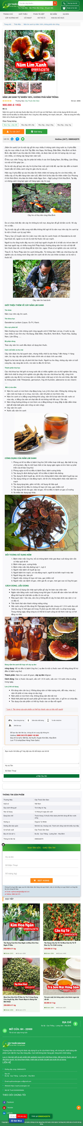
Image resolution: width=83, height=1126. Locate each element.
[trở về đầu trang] (79, 1108)
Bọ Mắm (53, 14)
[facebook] (17, 139)
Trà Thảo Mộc (23, 8)
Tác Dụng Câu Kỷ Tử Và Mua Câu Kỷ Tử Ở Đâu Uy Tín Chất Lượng (60, 944)
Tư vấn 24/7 (15, 131)
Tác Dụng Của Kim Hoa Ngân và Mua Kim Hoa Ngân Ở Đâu (21, 944)
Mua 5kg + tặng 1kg (64, 125)
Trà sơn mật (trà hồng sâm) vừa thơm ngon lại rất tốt (61, 998)
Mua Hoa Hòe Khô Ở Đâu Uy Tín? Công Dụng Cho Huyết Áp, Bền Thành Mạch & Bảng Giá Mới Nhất (21, 999)
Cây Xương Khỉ (11, 18)
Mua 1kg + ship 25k (10, 125)
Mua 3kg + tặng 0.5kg (45, 125)
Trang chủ (8, 14)
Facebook (10, 1102)
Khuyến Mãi (49, 8)
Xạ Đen (66, 14)
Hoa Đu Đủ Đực (57, 18)
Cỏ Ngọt (28, 18)
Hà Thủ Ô (41, 18)
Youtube (10, 1107)
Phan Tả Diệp (38, 14)
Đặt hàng (38, 131)
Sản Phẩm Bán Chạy (36, 8)
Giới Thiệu (23, 14)
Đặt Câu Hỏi (42, 776)
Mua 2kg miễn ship (27, 125)
